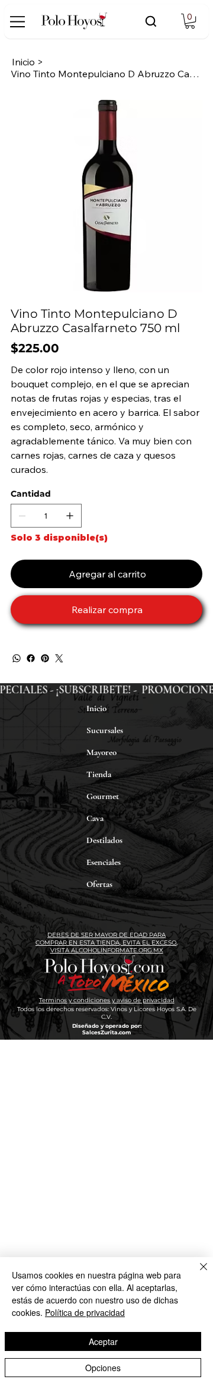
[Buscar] (150, 21)
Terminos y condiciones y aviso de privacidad (107, 1000)
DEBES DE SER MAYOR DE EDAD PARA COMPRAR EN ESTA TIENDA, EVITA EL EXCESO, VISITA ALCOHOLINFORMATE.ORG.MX (107, 942)
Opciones (103, 1368)
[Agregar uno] (70, 516)
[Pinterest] (45, 658)
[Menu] (18, 21)
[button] (190, 21)
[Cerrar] (196, 1273)
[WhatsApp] (16, 658)
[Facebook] (31, 658)
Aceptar (103, 1341)
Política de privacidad (85, 1312)
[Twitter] (59, 658)
